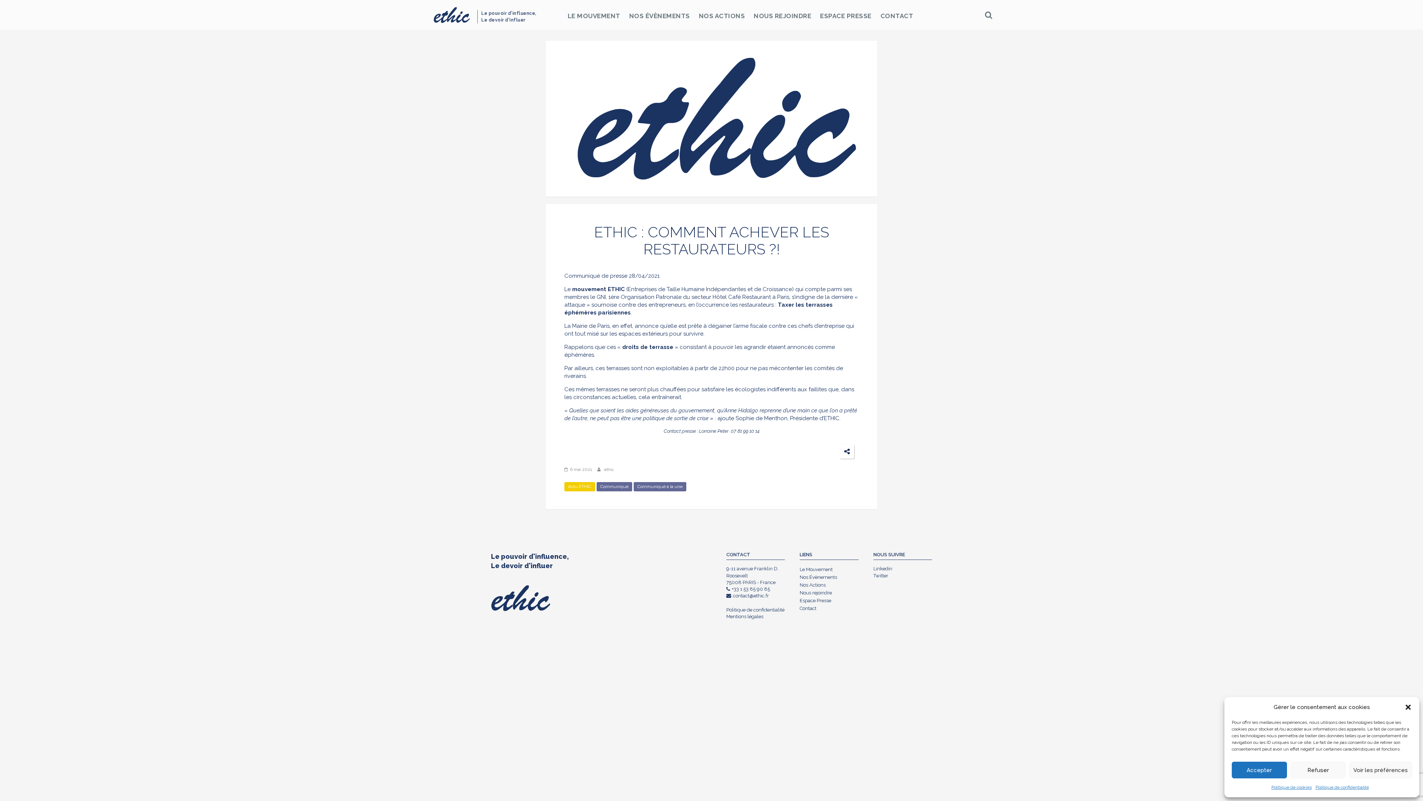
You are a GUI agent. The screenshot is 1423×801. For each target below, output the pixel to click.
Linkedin (882, 568)
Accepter (1259, 770)
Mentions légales (744, 616)
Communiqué (614, 486)
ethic (609, 469)
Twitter (880, 575)
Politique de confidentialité (1342, 787)
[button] (1408, 707)
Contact (896, 16)
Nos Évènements (659, 16)
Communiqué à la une (660, 486)
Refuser (1318, 770)
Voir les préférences (1380, 770)
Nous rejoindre (782, 16)
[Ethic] (484, 15)
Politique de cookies (1291, 787)
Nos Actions (722, 16)
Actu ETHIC (579, 486)
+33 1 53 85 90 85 (751, 589)
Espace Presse (846, 16)
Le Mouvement (594, 16)
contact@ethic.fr (751, 596)
